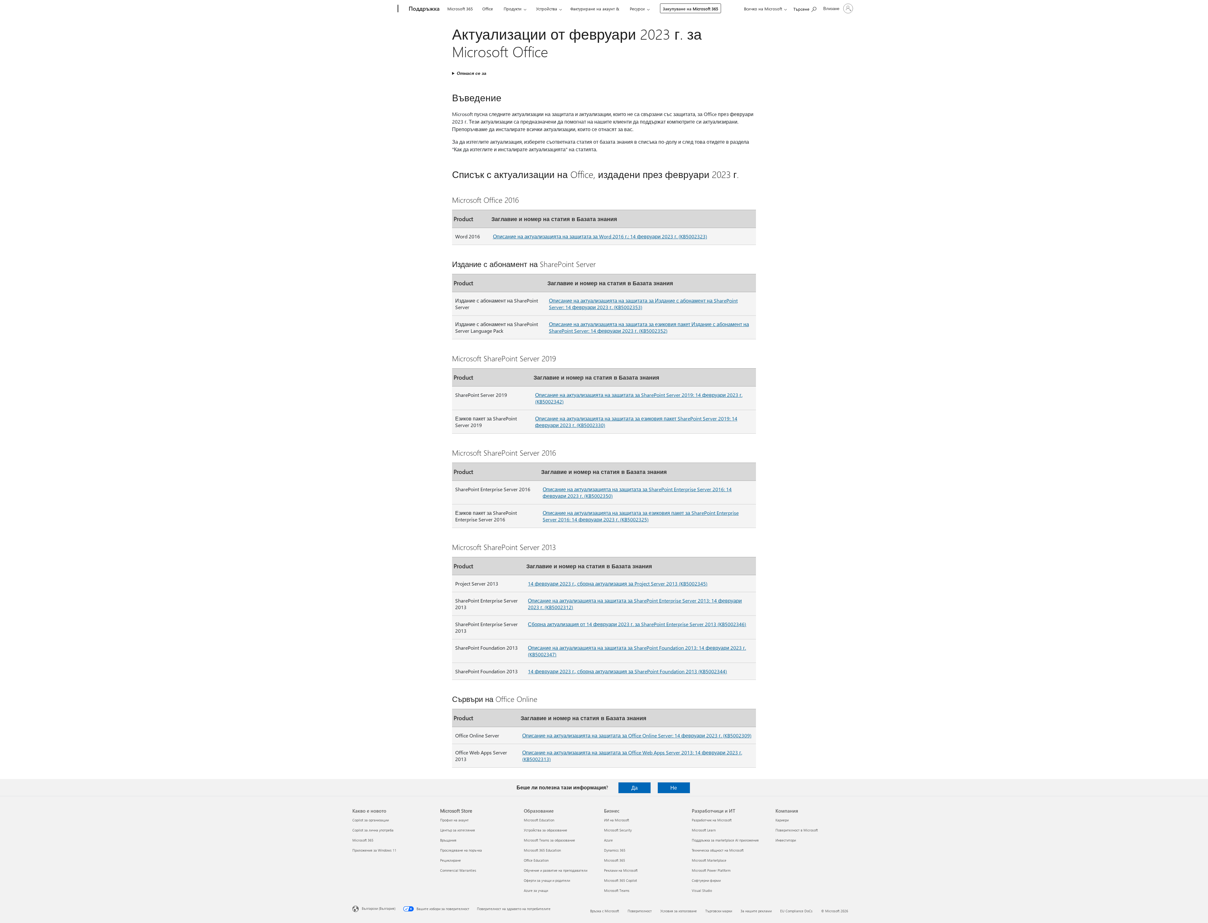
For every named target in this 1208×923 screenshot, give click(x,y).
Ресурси (637, 8)
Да (634, 787)
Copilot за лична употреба (373, 830)
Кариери (782, 820)
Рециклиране (450, 860)
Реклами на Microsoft (621, 870)
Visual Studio (702, 890)
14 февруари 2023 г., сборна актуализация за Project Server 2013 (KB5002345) (617, 583)
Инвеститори (785, 840)
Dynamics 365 (614, 850)
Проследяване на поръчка (461, 850)
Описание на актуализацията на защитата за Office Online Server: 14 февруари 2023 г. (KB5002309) (637, 735)
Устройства (546, 8)
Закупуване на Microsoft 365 (690, 8)
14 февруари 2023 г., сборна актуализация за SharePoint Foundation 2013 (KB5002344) (627, 671)
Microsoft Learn (704, 830)
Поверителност (640, 911)
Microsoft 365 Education (542, 850)
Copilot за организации (370, 820)
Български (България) (378, 908)
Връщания (448, 840)
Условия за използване (678, 911)
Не (673, 787)
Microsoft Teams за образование (549, 840)
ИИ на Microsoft (616, 820)
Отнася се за (471, 73)
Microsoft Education (539, 820)
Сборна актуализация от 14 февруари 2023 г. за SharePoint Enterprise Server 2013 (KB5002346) (637, 624)
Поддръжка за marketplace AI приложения (725, 840)
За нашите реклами (756, 911)
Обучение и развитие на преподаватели (555, 870)
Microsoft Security (618, 830)
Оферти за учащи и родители (547, 880)
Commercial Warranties (458, 870)
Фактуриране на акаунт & (594, 8)
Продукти (513, 8)
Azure (608, 840)
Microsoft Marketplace (709, 860)
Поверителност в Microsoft (796, 830)
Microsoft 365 (460, 8)
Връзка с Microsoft (604, 911)
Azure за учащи (536, 890)
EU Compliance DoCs (796, 911)
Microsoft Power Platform (711, 870)
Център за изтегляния (457, 830)
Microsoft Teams (616, 890)
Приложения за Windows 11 (374, 850)
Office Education (536, 860)
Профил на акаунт (454, 820)
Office (487, 8)
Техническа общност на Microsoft (718, 850)
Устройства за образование (545, 830)
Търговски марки (718, 911)
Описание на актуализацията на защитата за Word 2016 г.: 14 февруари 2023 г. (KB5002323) (600, 236)
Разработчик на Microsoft (712, 820)
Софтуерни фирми (706, 880)
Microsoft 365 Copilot (620, 880)
